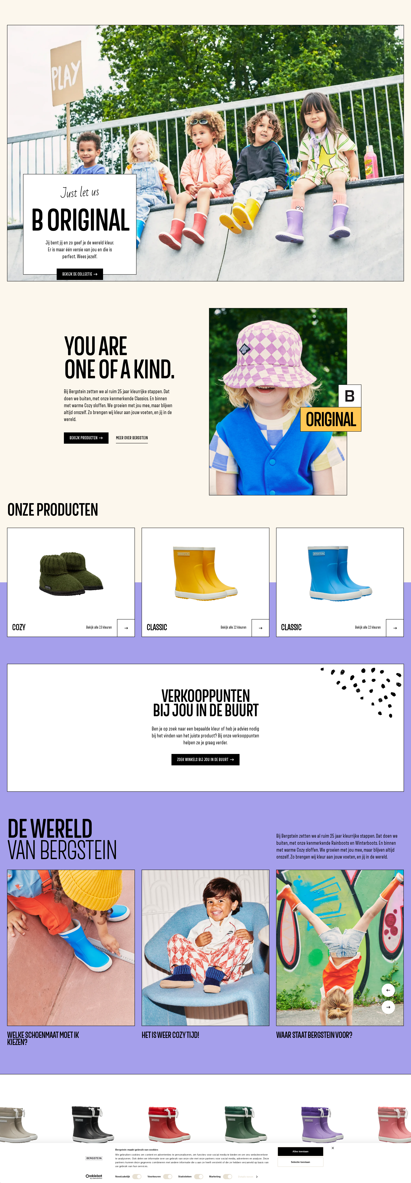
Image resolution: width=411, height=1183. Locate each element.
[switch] (167, 1176)
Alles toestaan (300, 1151)
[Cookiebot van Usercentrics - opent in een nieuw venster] (94, 1176)
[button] (388, 990)
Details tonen (245, 1176)
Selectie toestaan (300, 1162)
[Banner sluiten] (333, 1148)
